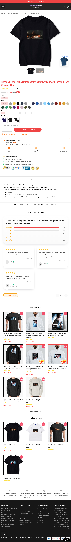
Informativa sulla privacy (26, 513)
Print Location (5, 116)
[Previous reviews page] (57, 295)
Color (2, 100)
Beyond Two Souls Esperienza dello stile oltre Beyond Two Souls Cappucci (35, 368)
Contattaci (40, 520)
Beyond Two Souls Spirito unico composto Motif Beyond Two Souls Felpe (35, 401)
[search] (65, 7)
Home (3, 13)
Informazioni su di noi (25, 508)
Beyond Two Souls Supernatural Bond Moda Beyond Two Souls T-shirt (12, 335)
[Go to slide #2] (40, 71)
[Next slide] (67, 41)
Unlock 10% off (3, 534)
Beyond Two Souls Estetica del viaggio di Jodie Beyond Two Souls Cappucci (35, 335)
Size (2, 110)
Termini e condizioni (24, 511)
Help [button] (68, 539)
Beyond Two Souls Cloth (14, 13)
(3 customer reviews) (14, 89)
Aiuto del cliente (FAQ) (43, 522)
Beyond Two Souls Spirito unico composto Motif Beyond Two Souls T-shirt (35, 446)
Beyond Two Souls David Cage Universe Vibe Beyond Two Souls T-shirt (57, 446)
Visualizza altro (35, 411)
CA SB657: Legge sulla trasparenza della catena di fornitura (26, 522)
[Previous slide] (4, 41)
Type (2, 95)
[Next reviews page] (66, 295)
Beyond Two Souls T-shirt (31, 13)
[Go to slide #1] (31, 71)
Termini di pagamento (43, 513)
